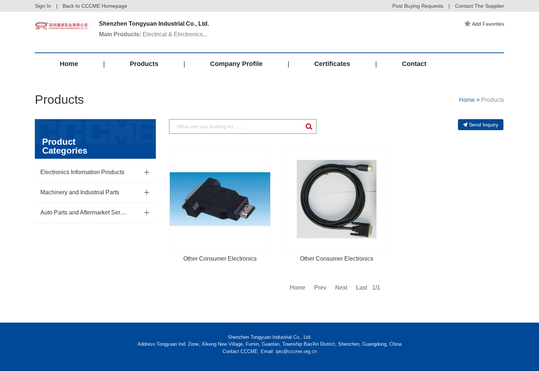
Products (144, 63)
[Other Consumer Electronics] (220, 199)
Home (69, 63)
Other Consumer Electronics (220, 259)
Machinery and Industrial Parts (79, 192)
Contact (414, 63)
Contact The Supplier (479, 6)
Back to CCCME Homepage (95, 6)
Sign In (43, 6)
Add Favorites (488, 24)
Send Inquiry (483, 125)
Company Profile (236, 63)
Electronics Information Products (82, 172)
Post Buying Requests (417, 6)
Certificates (332, 63)
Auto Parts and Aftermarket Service (84, 212)
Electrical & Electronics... (153, 34)
